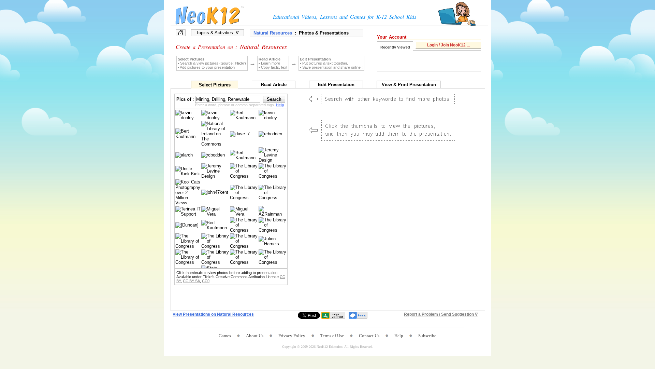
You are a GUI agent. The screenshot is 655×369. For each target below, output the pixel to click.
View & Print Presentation (409, 84)
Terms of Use (332, 335)
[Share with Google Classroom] (333, 315)
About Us (254, 335)
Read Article (274, 84)
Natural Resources (272, 33)
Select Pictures (215, 84)
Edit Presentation (336, 84)
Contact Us (369, 335)
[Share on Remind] (358, 315)
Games (225, 335)
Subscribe (427, 335)
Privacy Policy (291, 335)
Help (398, 335)
